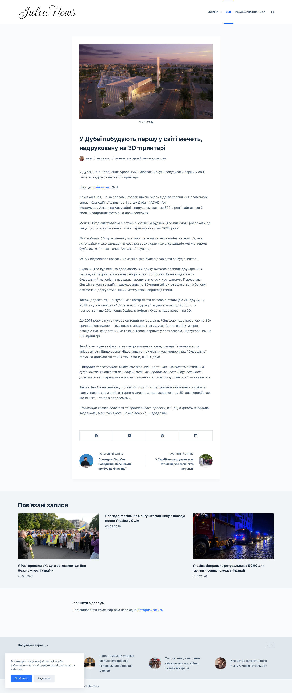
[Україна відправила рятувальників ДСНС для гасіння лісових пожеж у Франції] (233, 536)
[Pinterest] (162, 436)
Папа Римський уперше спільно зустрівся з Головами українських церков (116, 663)
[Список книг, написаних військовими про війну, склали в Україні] (155, 663)
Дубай (137, 158)
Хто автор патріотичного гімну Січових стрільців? (248, 663)
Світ (228, 11)
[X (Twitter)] (129, 436)
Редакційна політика (250, 11)
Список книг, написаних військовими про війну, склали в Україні (182, 663)
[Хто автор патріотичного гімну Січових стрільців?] (220, 663)
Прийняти (21, 678)
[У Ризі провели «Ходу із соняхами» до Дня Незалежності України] (58, 536)
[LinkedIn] (196, 436)
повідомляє (101, 187)
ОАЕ (156, 158)
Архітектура (123, 158)
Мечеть (148, 158)
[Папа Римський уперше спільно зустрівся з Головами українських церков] (89, 663)
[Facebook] (96, 436)
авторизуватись (150, 610)
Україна (213, 11)
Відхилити (44, 678)
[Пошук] (272, 12)
